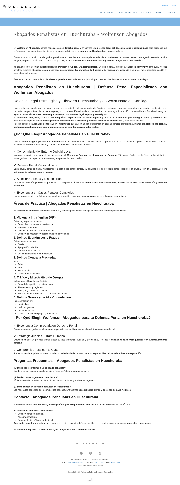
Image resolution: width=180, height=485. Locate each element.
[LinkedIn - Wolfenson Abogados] (81, 453)
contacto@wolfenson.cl (75, 462)
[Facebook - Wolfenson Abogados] (100, 453)
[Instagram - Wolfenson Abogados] (90, 453)
